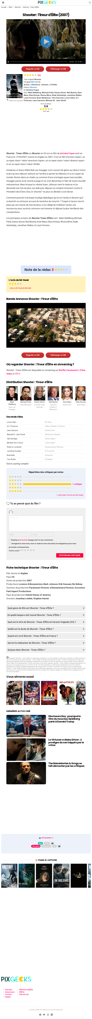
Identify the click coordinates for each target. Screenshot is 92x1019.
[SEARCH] (90, 2)
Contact (8, 994)
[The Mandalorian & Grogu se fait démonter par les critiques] (26, 773)
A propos (8, 990)
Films (10, 7)
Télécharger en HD (58, 69)
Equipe (8, 997)
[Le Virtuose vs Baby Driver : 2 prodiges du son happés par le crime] (26, 749)
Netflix (62, 370)
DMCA (21, 992)
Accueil (3, 7)
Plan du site (24, 994)
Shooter (18, 7)
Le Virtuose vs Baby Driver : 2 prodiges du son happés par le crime (66, 742)
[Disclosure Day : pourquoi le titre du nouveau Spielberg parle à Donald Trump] (26, 726)
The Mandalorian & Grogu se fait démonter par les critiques (66, 765)
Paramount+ (72, 370)
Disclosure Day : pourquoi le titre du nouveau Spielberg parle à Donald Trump (64, 719)
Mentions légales (26, 990)
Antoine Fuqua (67, 153)
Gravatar (24, 540)
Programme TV (47, 838)
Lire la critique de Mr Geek (20, 288)
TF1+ (17, 373)
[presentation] (83, 392)
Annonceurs (10, 992)
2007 (33, 82)
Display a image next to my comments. (32, 540)
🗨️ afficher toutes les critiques (69, 495)
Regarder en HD (33, 69)
